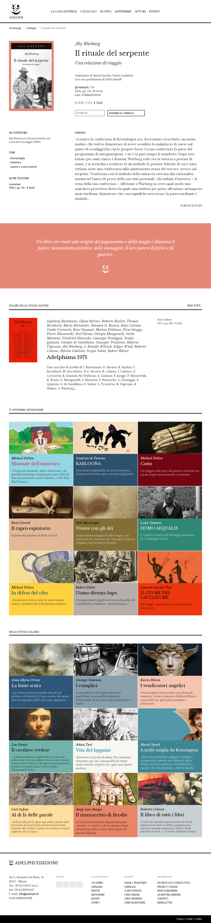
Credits (198, 919)
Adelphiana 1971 (67, 357)
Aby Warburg (87, 43)
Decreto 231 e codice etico (173, 882)
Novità (105, 11)
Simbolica (15, 162)
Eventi (154, 11)
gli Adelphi (82, 87)
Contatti (162, 898)
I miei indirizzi (133, 898)
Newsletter (164, 902)
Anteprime (123, 11)
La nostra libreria (169, 894)
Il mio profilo (133, 890)
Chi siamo (97, 882)
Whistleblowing (167, 890)
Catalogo (88, 11)
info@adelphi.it (29, 894)
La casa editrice (64, 11)
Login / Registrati (135, 882)
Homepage (15, 28)
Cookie (173, 886)
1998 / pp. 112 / (22, 186)
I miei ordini (132, 894)
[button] (193, 44)
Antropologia (17, 158)
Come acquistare (134, 902)
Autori (140, 11)
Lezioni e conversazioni (23, 166)
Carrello (130, 886)
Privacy (162, 886)
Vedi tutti (194, 305)
